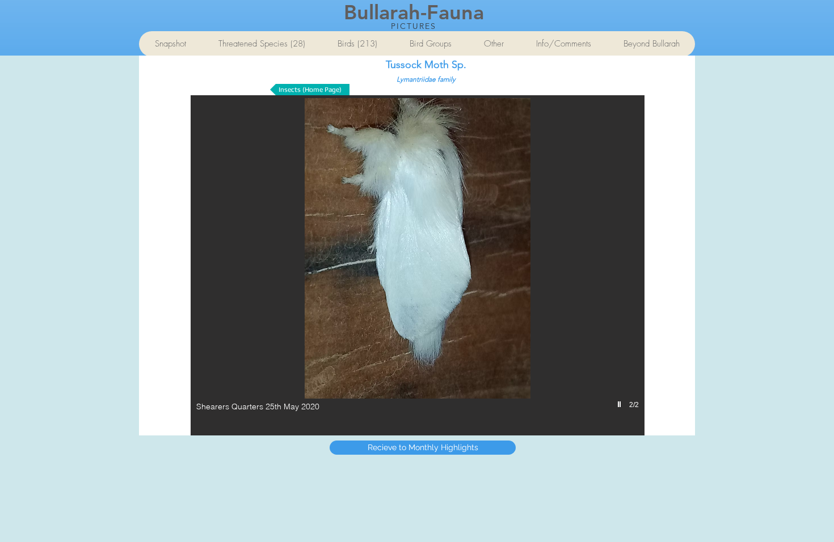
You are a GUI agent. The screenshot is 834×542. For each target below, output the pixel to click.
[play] (620, 404)
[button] (418, 265)
